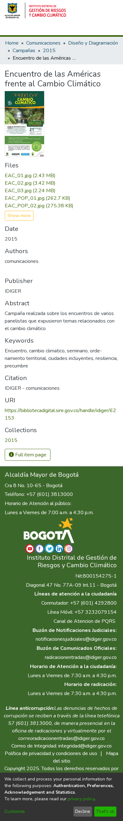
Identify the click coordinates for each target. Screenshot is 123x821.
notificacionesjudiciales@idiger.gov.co (76, 639)
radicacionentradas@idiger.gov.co (81, 657)
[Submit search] (65, 29)
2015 (49, 50)
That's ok (105, 811)
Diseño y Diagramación (93, 43)
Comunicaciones (43, 43)
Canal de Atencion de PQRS (84, 621)
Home (12, 43)
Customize (14, 811)
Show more (19, 216)
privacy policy (81, 799)
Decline (82, 811)
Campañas (24, 50)
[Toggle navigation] (109, 29)
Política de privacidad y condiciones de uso (51, 753)
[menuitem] (74, 29)
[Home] (35, 10)
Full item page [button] (30, 454)
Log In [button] (87, 29)
